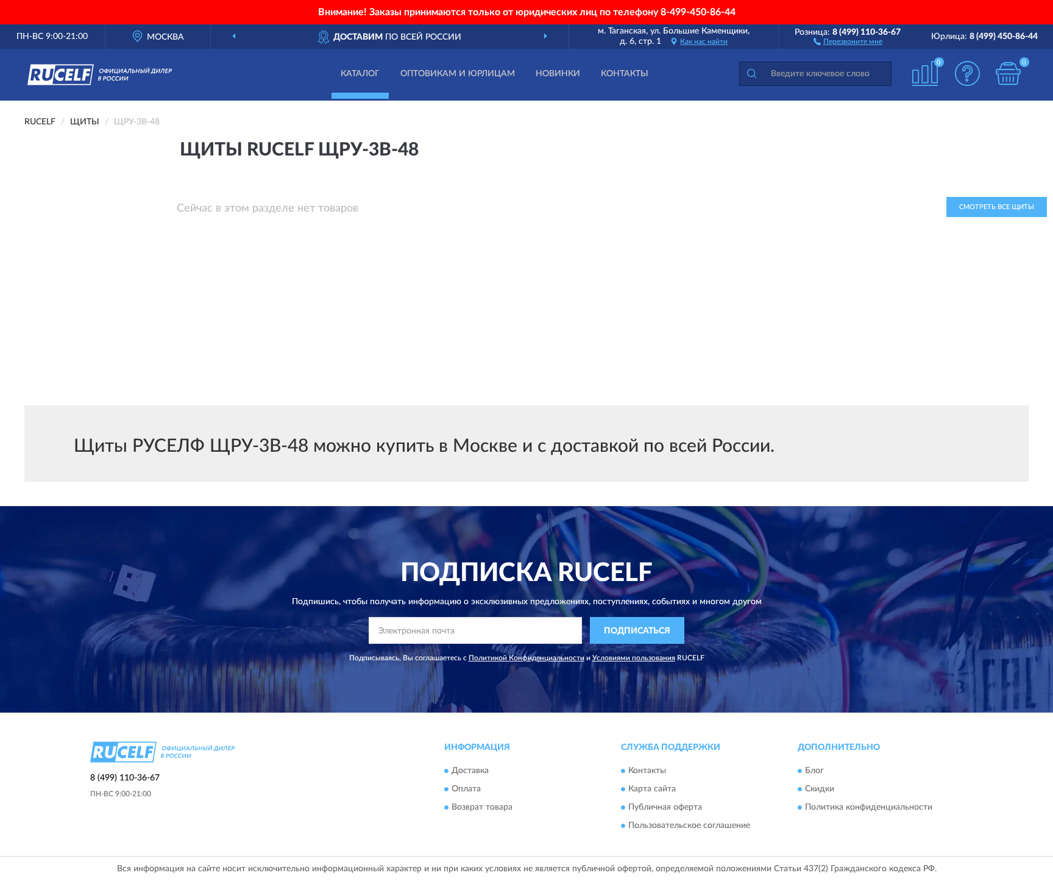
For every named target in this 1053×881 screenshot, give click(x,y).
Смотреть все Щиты (996, 207)
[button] (848, 41)
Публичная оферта (665, 807)
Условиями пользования (633, 658)
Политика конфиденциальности (868, 807)
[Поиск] (751, 74)
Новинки (558, 74)
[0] (1008, 73)
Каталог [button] (360, 74)
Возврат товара (482, 807)
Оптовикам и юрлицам (457, 74)
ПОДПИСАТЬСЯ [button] (637, 631)
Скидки (819, 789)
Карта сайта (652, 789)
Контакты (624, 74)
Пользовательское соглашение (689, 825)
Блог (814, 770)
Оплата (466, 789)
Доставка (470, 770)
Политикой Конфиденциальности (526, 658)
